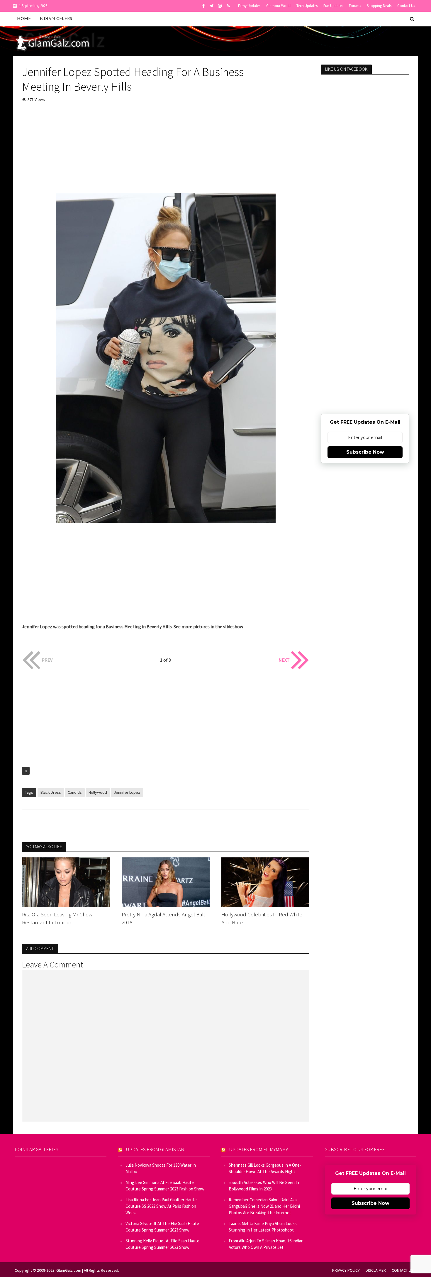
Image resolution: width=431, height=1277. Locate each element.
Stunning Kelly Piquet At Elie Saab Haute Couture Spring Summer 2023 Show (162, 1244)
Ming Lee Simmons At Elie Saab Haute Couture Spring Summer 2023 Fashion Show (164, 1186)
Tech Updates (307, 5)
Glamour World (278, 5)
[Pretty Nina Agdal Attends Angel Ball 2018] (166, 881)
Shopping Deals (379, 5)
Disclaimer (376, 1270)
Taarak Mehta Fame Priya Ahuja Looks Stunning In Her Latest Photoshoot (263, 1227)
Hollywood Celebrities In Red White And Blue (261, 918)
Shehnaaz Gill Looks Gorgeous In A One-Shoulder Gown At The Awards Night (265, 1168)
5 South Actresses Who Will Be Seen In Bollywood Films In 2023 (264, 1186)
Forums (355, 5)
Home (24, 19)
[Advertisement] (165, 152)
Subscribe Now (365, 452)
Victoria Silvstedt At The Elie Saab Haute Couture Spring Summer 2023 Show (162, 1227)
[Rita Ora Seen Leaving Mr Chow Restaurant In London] (66, 881)
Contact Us (406, 5)
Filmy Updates (249, 5)
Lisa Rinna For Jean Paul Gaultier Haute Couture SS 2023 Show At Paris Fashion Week (161, 1206)
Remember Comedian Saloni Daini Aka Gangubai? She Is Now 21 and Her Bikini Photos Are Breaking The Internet (264, 1206)
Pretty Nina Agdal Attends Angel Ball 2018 (163, 918)
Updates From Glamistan (155, 1149)
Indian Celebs (55, 19)
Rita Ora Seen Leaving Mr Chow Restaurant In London (57, 918)
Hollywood (98, 792)
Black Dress (50, 792)
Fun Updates (333, 5)
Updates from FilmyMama (259, 1149)
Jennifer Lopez (127, 792)
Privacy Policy (346, 1270)
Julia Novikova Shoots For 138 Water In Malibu (160, 1168)
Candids (75, 792)
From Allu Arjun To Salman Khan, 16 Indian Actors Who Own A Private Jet (266, 1244)
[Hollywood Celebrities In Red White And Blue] (265, 881)
